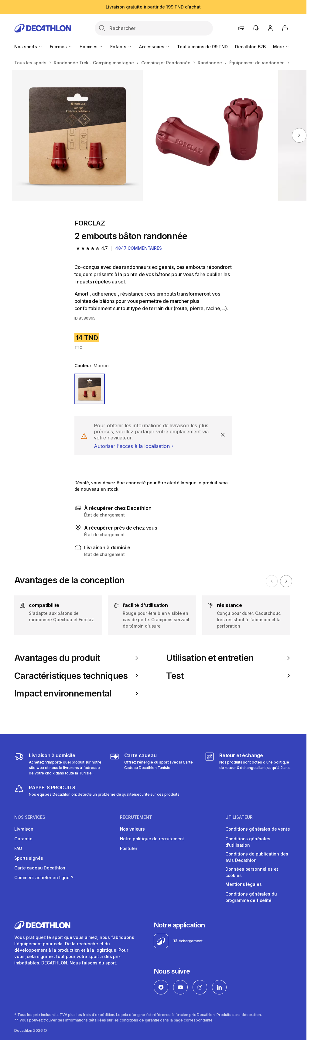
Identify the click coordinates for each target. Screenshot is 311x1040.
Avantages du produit (57, 658)
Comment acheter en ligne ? (43, 877)
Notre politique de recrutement (152, 838)
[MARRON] (89, 389)
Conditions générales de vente (257, 829)
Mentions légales (243, 884)
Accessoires (152, 46)
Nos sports (26, 46)
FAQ (18, 848)
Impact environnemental (62, 693)
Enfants (119, 46)
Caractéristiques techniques (71, 676)
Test (174, 676)
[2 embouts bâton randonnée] (77, 135)
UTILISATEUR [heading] (239, 817)
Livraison (23, 829)
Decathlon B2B (250, 46)
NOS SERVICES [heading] (29, 817)
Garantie (23, 838)
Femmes (59, 46)
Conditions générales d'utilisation (247, 842)
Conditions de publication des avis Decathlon (256, 857)
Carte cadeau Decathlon (39, 867)
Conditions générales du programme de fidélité (251, 897)
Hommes (89, 46)
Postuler (128, 848)
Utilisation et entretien (209, 658)
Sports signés (28, 858)
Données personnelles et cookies (251, 872)
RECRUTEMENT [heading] (136, 817)
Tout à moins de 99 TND (202, 46)
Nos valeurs (132, 829)
